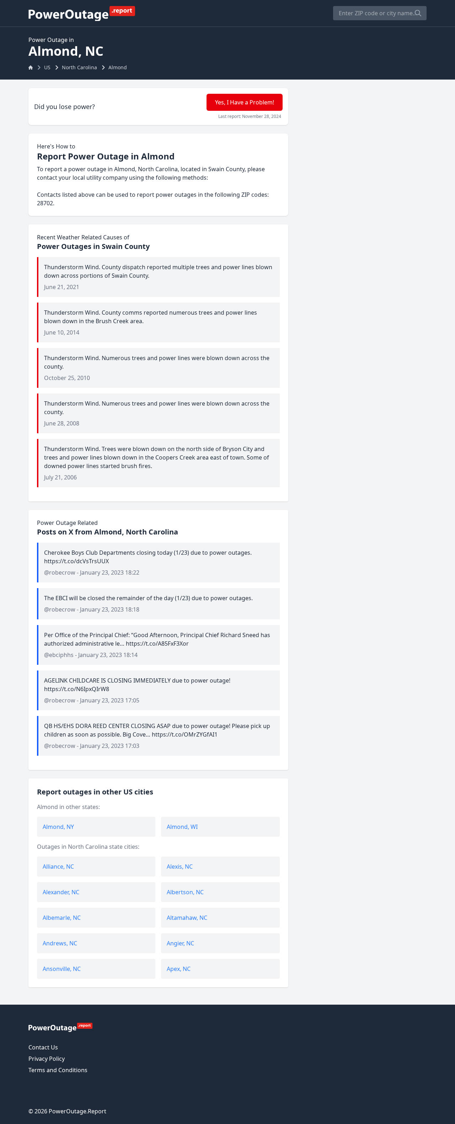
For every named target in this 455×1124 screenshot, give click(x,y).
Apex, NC (179, 969)
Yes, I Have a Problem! (244, 102)
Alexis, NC (180, 866)
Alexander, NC (61, 892)
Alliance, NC (58, 866)
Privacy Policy (46, 1059)
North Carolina (79, 67)
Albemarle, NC (62, 918)
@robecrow (59, 572)
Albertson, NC (185, 892)
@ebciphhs (59, 655)
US (47, 67)
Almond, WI (182, 827)
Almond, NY (58, 827)
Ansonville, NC (62, 969)
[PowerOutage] (60, 1027)
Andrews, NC (60, 943)
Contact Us (43, 1047)
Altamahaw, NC (187, 918)
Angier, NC (180, 943)
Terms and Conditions (57, 1070)
